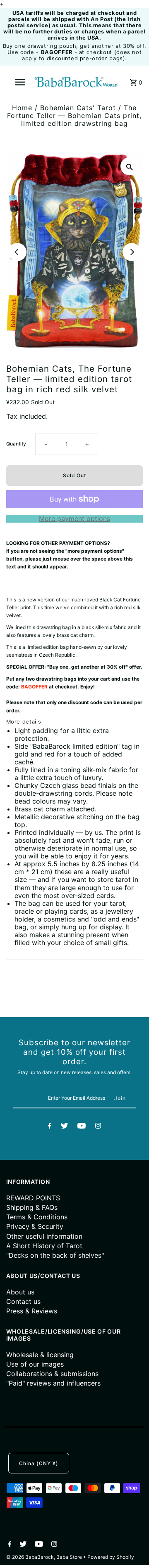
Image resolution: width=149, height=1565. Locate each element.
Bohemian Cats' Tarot (78, 108)
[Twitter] (64, 1127)
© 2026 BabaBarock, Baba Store (44, 1557)
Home (22, 108)
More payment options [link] (74, 519)
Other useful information (44, 1236)
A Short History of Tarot (44, 1246)
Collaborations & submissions (52, 1373)
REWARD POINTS (33, 1198)
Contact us (23, 1301)
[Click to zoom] (129, 166)
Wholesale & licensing (40, 1355)
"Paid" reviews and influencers (53, 1383)
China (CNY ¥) (38, 1463)
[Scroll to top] (132, 1548)
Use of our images (35, 1364)
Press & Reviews (31, 1311)
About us (20, 1292)
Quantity (16, 444)
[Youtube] (81, 1127)
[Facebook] (49, 1127)
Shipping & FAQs (32, 1207)
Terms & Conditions (36, 1217)
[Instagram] (98, 1127)
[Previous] (17, 252)
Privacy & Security (34, 1226)
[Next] (132, 252)
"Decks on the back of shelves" (55, 1255)
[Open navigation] (20, 82)
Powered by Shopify (110, 1557)
